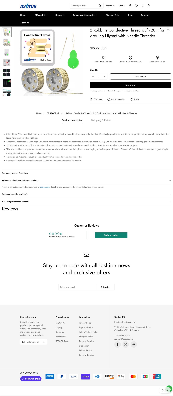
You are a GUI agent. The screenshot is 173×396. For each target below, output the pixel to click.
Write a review (111, 235)
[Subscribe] (44, 342)
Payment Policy (86, 327)
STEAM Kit (40, 15)
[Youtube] (134, 344)
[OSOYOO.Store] (28, 5)
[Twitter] (125, 344)
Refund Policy (85, 350)
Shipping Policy (86, 336)
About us (24, 22)
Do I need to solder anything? (86, 194)
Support (145, 15)
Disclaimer (84, 345)
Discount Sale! (112, 15)
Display (58, 15)
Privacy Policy (85, 322)
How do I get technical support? (86, 201)
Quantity (94, 70)
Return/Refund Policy (88, 332)
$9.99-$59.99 (53, 113)
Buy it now (130, 85)
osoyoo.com (45, 187)
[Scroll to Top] (168, 381)
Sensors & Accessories (84, 15)
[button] (149, 6)
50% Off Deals (62, 341)
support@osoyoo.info (123, 338)
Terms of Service (86, 341)
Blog (130, 15)
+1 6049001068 (122, 335)
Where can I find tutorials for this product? (86, 180)
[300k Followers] (117, 344)
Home (23, 15)
